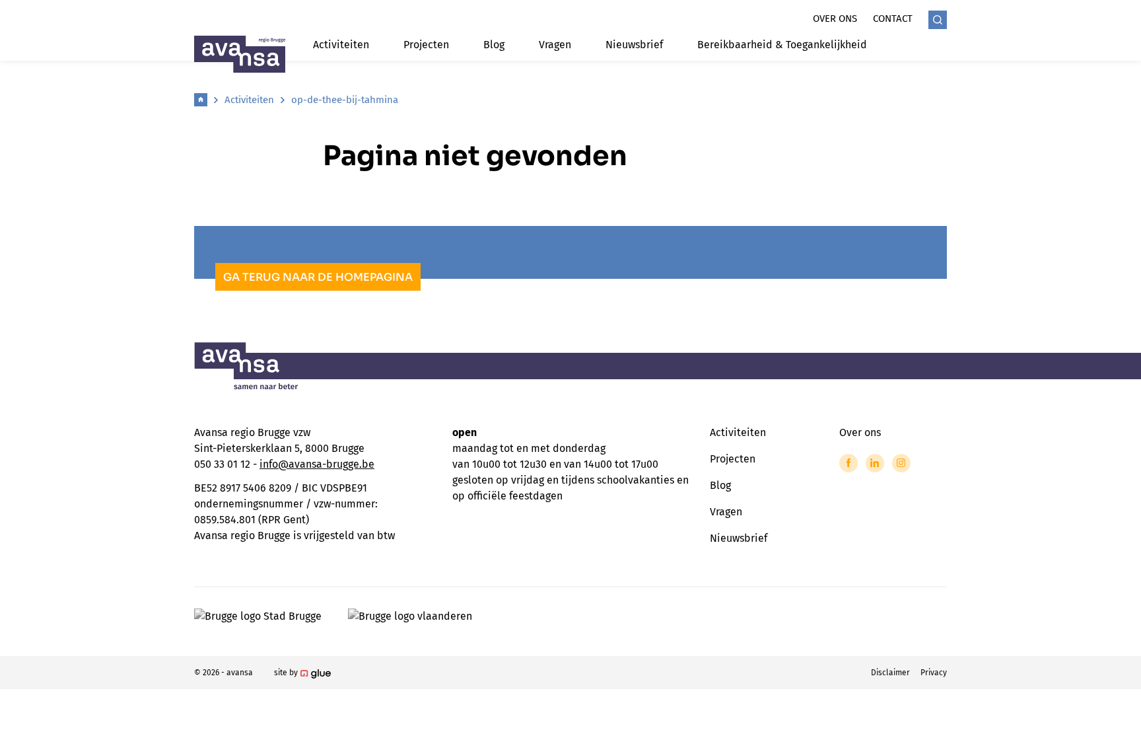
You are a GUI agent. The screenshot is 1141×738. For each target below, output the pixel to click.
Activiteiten (341, 44)
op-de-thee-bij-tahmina (344, 100)
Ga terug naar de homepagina (318, 277)
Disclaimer (890, 672)
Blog (493, 44)
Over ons (835, 18)
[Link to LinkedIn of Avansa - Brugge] (875, 463)
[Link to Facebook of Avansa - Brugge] (848, 463)
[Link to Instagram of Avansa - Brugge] (901, 463)
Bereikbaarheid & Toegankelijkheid (782, 44)
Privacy (933, 672)
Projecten (426, 44)
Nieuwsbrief (634, 44)
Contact (893, 18)
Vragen (555, 44)
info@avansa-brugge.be (316, 464)
